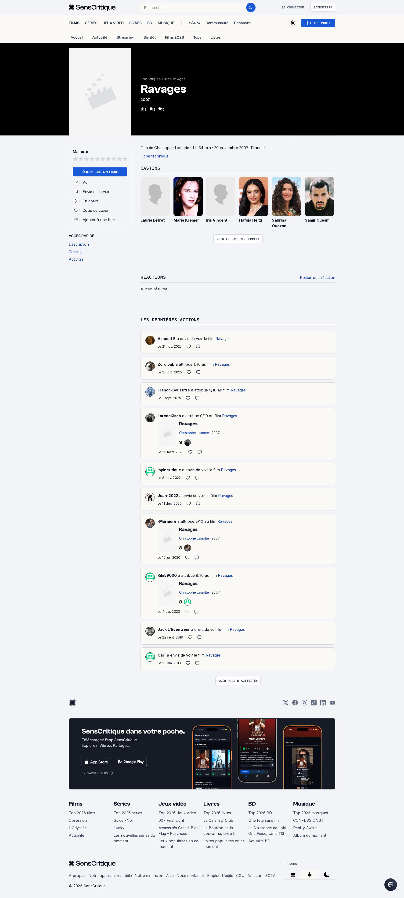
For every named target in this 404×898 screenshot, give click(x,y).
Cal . (162, 655)
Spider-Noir (124, 820)
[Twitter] (286, 704)
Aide (170, 875)
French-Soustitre (174, 390)
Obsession (78, 820)
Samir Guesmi (317, 220)
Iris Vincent (216, 220)
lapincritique (169, 469)
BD (252, 804)
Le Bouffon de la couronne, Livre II (219, 830)
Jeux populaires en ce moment (178, 844)
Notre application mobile (110, 875)
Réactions (153, 277)
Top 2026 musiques (310, 812)
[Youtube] (332, 704)
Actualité (76, 835)
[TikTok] (314, 704)
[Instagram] (304, 704)
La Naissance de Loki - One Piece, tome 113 (268, 830)
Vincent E (167, 338)
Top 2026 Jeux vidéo (177, 812)
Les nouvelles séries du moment (134, 838)
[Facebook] (295, 704)
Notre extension (149, 875)
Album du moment (309, 835)
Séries (122, 804)
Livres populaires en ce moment (224, 844)
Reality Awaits (305, 827)
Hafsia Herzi (250, 220)
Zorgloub (166, 364)
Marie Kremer (186, 220)
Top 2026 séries (128, 812)
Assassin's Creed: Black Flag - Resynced (180, 830)
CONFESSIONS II (309, 820)
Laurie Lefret (153, 220)
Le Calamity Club (218, 820)
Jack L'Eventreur (174, 629)
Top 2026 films (82, 812)
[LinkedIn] (323, 704)
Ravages (179, 79)
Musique (304, 804)
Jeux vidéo (173, 804)
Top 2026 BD (260, 812)
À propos (77, 875)
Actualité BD (259, 841)
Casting (150, 168)
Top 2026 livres (217, 812)
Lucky (119, 827)
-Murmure (167, 521)
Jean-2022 (168, 495)
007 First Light (171, 820)
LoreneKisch (169, 415)
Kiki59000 (167, 575)
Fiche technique (155, 156)
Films (165, 79)
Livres (211, 804)
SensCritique (149, 79)
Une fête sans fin (263, 820)
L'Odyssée (78, 827)
